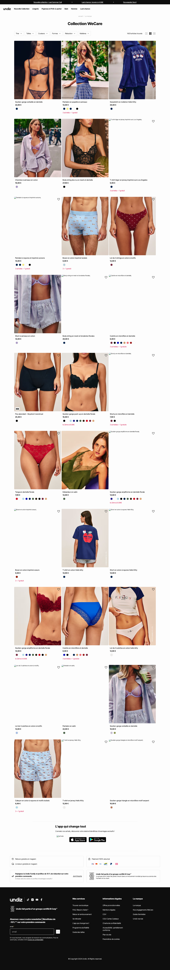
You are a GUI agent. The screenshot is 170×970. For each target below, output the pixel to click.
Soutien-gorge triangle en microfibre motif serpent (129, 800)
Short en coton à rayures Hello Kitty (123, 570)
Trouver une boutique (80, 905)
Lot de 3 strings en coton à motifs (123, 258)
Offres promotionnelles (111, 905)
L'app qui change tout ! (81, 923)
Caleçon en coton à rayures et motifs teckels (32, 800)
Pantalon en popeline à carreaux (75, 102)
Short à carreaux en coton (25, 336)
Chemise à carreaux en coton (26, 180)
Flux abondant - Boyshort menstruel (29, 414)
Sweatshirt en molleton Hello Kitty (123, 102)
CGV (104, 914)
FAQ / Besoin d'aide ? (80, 910)
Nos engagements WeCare (143, 910)
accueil (80, 16)
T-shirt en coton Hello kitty (73, 570)
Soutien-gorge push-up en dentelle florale (79, 414)
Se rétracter (77, 919)
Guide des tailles (79, 932)
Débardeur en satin (70, 492)
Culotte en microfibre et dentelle (122, 336)
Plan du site (107, 935)
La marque (88, 16)
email (12, 926)
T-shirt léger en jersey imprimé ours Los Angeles (128, 180)
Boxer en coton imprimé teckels (75, 258)
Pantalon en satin (69, 726)
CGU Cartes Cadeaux (111, 919)
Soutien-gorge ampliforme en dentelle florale (127, 492)
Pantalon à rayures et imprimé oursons (30, 258)
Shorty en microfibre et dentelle (122, 414)
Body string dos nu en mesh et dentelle (78, 180)
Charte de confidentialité (112, 923)
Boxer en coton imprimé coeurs (27, 570)
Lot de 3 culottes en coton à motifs (28, 726)
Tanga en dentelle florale (24, 492)
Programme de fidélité (81, 928)
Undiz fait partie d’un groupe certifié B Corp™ (113, 874)
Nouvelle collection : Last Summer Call (48, 2)
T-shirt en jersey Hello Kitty (73, 800)
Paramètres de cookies (111, 939)
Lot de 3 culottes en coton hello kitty (124, 648)
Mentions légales (109, 910)
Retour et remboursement (82, 914)
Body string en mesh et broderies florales (78, 336)
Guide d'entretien (139, 914)
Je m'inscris (77, 876)
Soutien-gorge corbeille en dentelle (29, 102)
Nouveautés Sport (130, 2)
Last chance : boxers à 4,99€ (92, 2)
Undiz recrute (138, 919)
